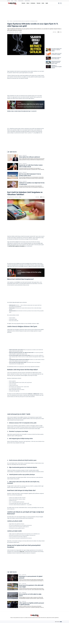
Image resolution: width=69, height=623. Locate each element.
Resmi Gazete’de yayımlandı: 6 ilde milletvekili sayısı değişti (31, 586)
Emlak (43, 3)
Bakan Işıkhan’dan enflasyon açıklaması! (29, 157)
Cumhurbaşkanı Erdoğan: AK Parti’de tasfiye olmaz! (29, 273)
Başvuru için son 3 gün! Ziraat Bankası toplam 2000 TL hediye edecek (31, 165)
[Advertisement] (34, 12)
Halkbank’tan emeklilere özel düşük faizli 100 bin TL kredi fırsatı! (31, 183)
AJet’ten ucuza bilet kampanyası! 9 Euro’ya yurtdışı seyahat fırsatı (30, 174)
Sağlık (47, 3)
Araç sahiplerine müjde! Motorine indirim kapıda (30, 104)
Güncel (28, 3)
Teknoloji (38, 3)
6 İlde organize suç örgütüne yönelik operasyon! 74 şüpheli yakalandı (31, 603)
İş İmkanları (33, 3)
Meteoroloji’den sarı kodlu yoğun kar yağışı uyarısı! (30, 594)
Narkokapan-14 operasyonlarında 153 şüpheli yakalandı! (30, 577)
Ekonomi (23, 3)
